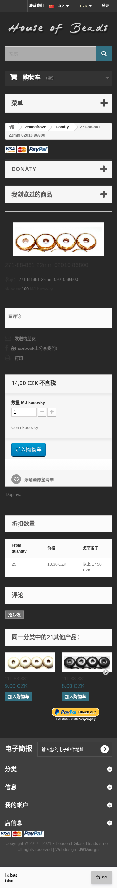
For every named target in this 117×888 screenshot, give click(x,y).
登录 (105, 5)
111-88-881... (18, 678)
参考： (11, 279)
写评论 (14, 316)
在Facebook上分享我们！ (35, 348)
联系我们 (36, 5)
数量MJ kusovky (28, 402)
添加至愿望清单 (38, 479)
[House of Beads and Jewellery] (58, 27)
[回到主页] (12, 127)
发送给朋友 (25, 338)
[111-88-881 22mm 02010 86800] (30, 662)
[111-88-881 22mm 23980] (87, 662)
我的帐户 (16, 805)
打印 (19, 358)
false (101, 877)
